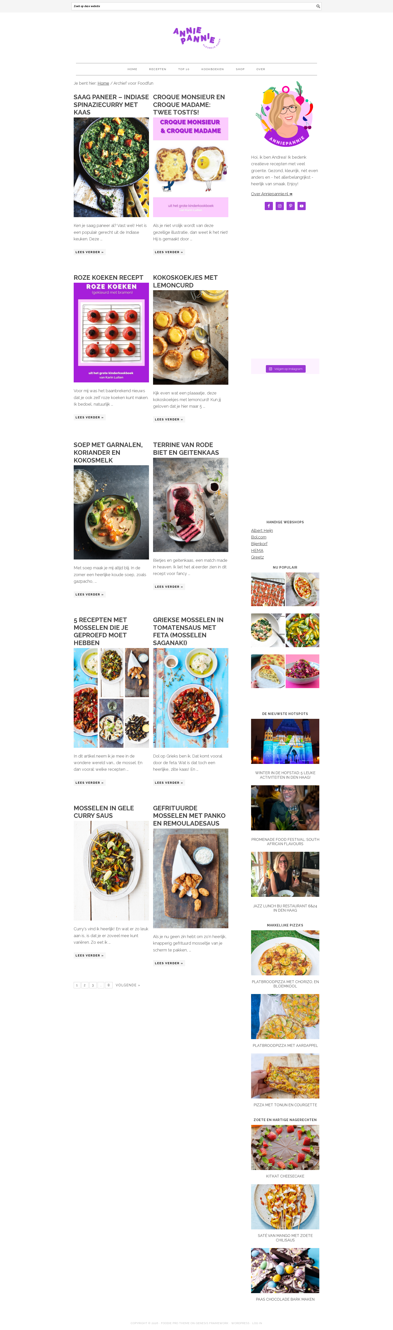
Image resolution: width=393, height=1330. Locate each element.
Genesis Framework (212, 1323)
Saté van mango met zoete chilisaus (285, 1237)
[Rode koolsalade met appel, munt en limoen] (302, 674)
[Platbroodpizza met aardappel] (285, 1037)
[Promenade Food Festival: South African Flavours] (285, 808)
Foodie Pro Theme (175, 1323)
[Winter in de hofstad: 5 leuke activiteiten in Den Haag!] (285, 742)
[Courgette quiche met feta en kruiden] (268, 674)
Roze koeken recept (109, 277)
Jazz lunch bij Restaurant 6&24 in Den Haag (285, 908)
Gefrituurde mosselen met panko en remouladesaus (189, 815)
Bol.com (258, 537)
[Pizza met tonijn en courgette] (285, 1097)
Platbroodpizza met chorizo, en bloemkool (285, 984)
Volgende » (128, 985)
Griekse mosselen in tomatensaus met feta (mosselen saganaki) (188, 631)
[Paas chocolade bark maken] (285, 1291)
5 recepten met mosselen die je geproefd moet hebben (101, 631)
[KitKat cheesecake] (285, 1168)
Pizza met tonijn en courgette (285, 1105)
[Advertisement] (285, 285)
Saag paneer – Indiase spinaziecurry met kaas (111, 104)
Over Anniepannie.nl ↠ (271, 193)
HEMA (257, 550)
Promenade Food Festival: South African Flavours (285, 841)
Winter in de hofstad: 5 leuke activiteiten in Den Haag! (285, 775)
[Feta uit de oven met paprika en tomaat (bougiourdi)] (302, 592)
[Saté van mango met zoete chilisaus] (285, 1228)
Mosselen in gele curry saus (104, 812)
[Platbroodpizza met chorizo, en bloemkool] (285, 973)
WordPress (240, 1323)
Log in (257, 1323)
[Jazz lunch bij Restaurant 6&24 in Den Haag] (285, 875)
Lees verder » (90, 252)
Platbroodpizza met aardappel (285, 1045)
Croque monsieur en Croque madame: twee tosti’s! (189, 104)
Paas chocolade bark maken (285, 1299)
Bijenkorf (259, 543)
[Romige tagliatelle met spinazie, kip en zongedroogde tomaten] (268, 633)
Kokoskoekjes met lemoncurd (185, 281)
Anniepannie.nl (196, 35)
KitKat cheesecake (285, 1176)
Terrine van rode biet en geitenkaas (186, 448)
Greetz (257, 557)
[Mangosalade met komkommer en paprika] (302, 633)
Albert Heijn (262, 530)
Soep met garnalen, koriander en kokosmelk (108, 452)
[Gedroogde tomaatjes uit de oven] (268, 592)
